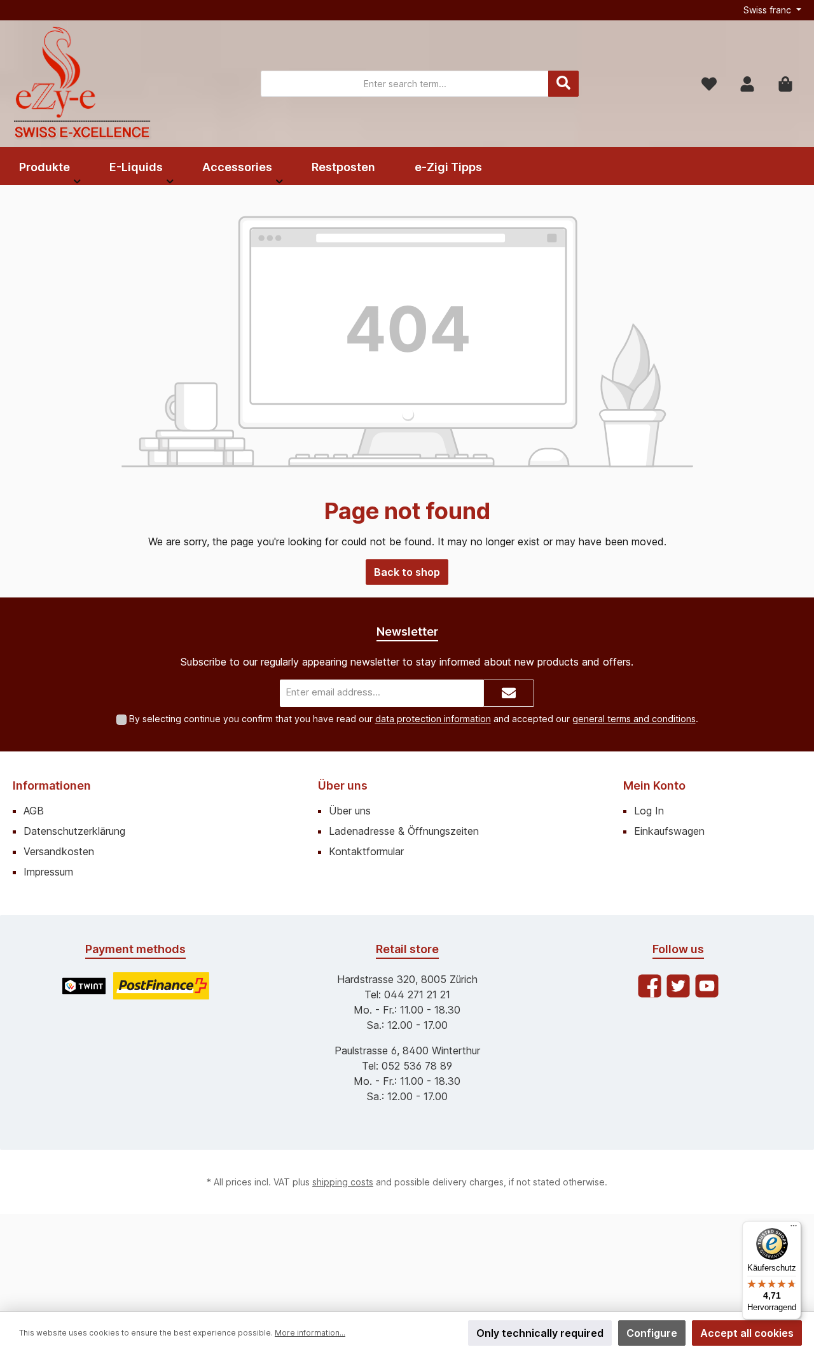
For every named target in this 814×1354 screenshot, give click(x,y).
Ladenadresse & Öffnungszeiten (404, 831)
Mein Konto (654, 785)
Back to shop (407, 572)
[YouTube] (707, 986)
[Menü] (793, 1228)
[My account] (747, 84)
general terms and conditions (634, 718)
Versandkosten (59, 851)
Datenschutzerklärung (74, 831)
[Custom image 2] (161, 986)
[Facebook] (649, 986)
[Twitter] (678, 986)
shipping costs (342, 1181)
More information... (310, 1332)
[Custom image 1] (84, 986)
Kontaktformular (366, 851)
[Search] (563, 84)
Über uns (343, 785)
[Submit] (508, 693)
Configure (651, 1333)
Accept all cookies (747, 1333)
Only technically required (540, 1333)
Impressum (48, 871)
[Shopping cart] (785, 84)
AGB (34, 810)
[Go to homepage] (83, 84)
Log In (649, 810)
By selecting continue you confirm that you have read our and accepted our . (413, 718)
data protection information (433, 718)
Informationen (52, 785)
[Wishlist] (709, 84)
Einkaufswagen (669, 831)
